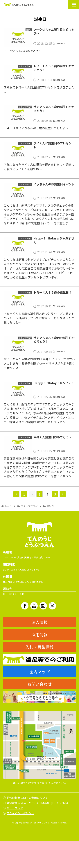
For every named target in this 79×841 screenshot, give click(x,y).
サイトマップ (15, 808)
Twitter (52, 605)
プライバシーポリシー (20, 813)
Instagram (43, 605)
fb (24, 605)
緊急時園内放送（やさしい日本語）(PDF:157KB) (37, 803)
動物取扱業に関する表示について (27, 797)
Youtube (34, 605)
